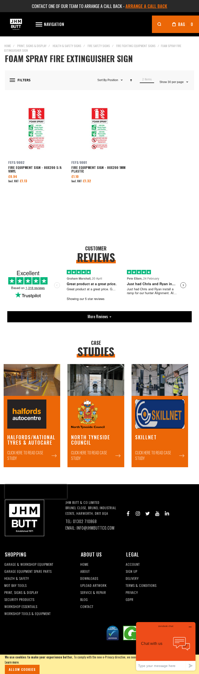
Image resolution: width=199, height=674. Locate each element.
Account (133, 564)
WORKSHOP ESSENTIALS (20, 606)
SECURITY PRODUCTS (19, 599)
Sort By (102, 80)
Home (7, 46)
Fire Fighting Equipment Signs (136, 46)
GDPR (129, 599)
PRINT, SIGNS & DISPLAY (21, 592)
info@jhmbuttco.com (96, 528)
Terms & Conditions (141, 585)
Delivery (132, 578)
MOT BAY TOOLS (15, 585)
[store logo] (16, 24)
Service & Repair (93, 592)
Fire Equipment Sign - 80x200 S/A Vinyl (36, 129)
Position (113, 80)
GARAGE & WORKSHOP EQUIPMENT (28, 564)
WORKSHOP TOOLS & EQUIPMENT (27, 613)
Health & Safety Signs (67, 46)
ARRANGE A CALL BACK (146, 6)
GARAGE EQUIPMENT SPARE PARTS (28, 571)
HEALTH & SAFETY (16, 578)
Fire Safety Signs (99, 46)
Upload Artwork (93, 585)
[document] (99, 664)
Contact (86, 606)
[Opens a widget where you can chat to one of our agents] (165, 646)
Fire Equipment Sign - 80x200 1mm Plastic (99, 129)
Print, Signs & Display (31, 46)
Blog (84, 599)
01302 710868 (85, 521)
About (85, 571)
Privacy (132, 592)
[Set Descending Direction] (131, 80)
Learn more (12, 662)
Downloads (89, 578)
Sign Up (131, 571)
